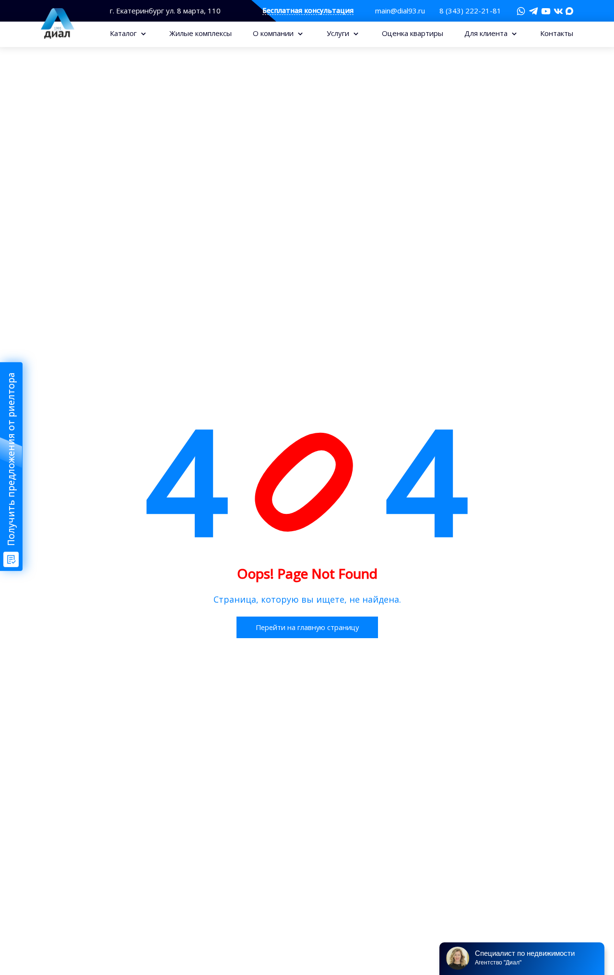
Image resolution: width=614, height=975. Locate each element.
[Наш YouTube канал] (546, 11)
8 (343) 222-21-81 (470, 10)
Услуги (339, 33)
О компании (274, 33)
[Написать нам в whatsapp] (521, 11)
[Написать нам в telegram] (533, 11)
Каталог (124, 33)
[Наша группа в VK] (558, 11)
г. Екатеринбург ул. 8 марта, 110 (165, 10)
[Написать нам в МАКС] (569, 10)
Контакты (556, 33)
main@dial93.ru (400, 10)
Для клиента (486, 33)
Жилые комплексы (200, 33)
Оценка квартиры (412, 33)
